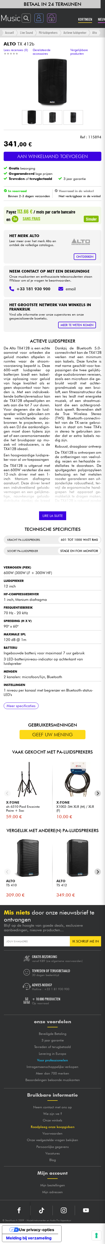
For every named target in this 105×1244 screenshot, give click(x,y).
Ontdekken (85, 256)
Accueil (9, 32)
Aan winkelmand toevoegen (52, 156)
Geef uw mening (52, 735)
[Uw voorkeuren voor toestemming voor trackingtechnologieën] (96, 1235)
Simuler (91, 218)
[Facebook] (19, 1210)
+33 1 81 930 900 (56, 989)
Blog (52, 1160)
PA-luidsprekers (48, 32)
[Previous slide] (7, 793)
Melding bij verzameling (29, 1237)
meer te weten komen (77, 325)
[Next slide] (97, 793)
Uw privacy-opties (36, 1229)
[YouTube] (86, 1210)
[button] (32, 117)
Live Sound (26, 32)
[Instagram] (64, 1210)
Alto (94, 32)
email (71, 288)
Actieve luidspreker (74, 32)
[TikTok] (41, 1210)
